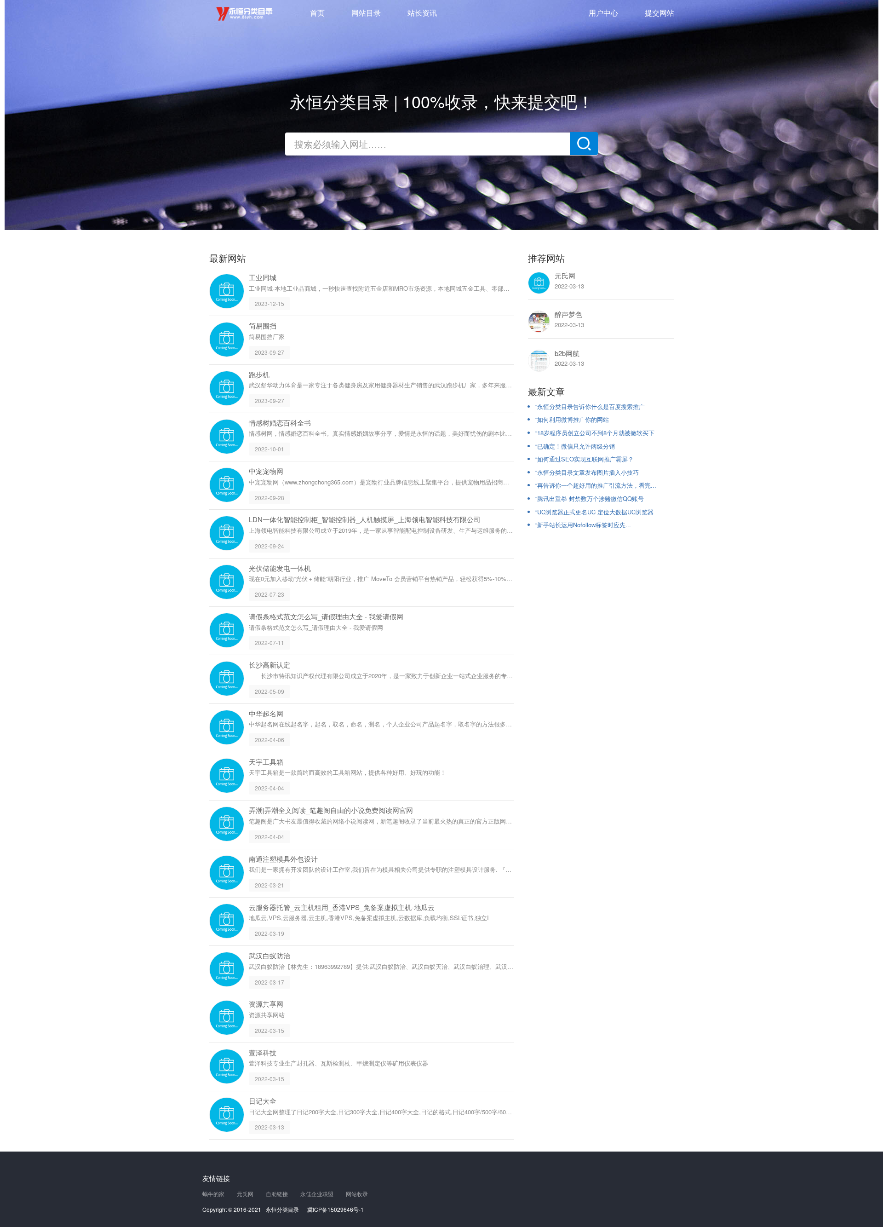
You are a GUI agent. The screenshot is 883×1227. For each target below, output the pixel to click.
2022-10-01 (269, 449)
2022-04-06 (269, 739)
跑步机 (259, 374)
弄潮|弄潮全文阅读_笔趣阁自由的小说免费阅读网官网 (331, 810)
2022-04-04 (269, 788)
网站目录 (366, 12)
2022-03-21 (269, 885)
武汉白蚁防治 (269, 955)
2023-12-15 (269, 303)
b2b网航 (567, 353)
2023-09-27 (269, 352)
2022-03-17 (269, 981)
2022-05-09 (269, 691)
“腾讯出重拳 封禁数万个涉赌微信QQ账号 (589, 498)
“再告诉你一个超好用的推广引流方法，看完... (595, 485)
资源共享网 (266, 1003)
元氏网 (565, 275)
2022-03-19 (269, 933)
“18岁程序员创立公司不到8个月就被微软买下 (594, 432)
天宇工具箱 (266, 761)
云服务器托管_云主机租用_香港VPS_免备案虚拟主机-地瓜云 (342, 907)
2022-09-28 (269, 497)
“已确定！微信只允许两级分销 (575, 446)
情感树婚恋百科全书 (280, 422)
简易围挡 (262, 325)
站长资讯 (422, 12)
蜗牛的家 (213, 1194)
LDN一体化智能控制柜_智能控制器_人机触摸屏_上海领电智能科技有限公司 (365, 519)
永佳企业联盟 (316, 1194)
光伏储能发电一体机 (280, 568)
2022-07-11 (269, 642)
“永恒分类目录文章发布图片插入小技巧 (587, 472)
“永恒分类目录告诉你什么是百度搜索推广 (590, 406)
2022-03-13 (269, 1127)
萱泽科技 (262, 1052)
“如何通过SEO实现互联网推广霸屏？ (584, 459)
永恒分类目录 (246, 14)
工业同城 (262, 277)
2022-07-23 (269, 594)
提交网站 (659, 12)
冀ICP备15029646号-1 (335, 1209)
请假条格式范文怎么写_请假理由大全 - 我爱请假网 (326, 616)
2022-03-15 (269, 1030)
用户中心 (603, 12)
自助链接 (277, 1194)
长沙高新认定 (269, 664)
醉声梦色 (568, 314)
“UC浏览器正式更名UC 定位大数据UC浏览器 (594, 511)
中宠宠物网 (266, 471)
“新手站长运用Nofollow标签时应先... (583, 524)
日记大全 (262, 1101)
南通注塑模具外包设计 (283, 859)
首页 (317, 12)
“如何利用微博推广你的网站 (572, 419)
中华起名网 (266, 713)
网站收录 (357, 1194)
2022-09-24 (269, 546)
